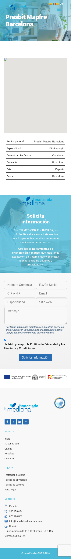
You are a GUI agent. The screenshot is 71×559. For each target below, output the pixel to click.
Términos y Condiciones (19, 348)
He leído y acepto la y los (34, 346)
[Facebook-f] (7, 421)
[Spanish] (51, 3)
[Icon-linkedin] (19, 421)
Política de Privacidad (44, 344)
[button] (59, 9)
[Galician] (61, 3)
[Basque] (54, 3)
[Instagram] (26, 421)
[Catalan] (58, 3)
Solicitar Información (35, 357)
